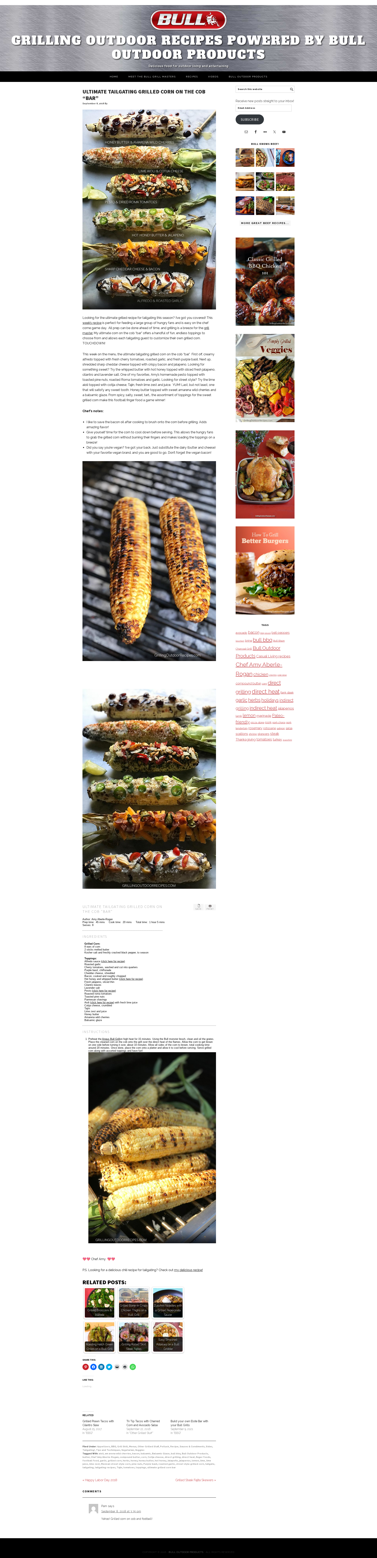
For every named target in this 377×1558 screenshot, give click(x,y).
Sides (209, 1446)
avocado (241, 632)
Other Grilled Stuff (148, 1446)
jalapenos (184, 1460)
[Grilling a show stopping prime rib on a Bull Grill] (285, 190)
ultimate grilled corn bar (161, 1467)
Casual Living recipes (273, 656)
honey (134, 1460)
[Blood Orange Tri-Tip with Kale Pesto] (265, 190)
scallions (242, 734)
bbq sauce (265, 633)
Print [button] (210, 909)
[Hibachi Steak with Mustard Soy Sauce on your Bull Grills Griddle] (265, 166)
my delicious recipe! (188, 1270)
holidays (270, 700)
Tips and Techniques (108, 1450)
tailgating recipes (105, 1467)
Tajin (119, 1467)
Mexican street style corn (115, 1464)
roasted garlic (166, 1464)
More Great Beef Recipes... (265, 223)
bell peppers (281, 633)
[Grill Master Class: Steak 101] (285, 214)
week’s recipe (92, 323)
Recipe (174, 1446)
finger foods (203, 1457)
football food (90, 1460)
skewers (263, 734)
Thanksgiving (246, 739)
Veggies (139, 1450)
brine (248, 640)
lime (202, 1460)
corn (143, 1457)
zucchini (287, 739)
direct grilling (173, 1457)
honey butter (146, 1460)
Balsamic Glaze (161, 1453)
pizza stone (257, 722)
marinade (263, 716)
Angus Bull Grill (111, 1038)
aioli (101, 1453)
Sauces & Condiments (192, 1446)
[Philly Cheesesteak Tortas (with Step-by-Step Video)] (245, 190)
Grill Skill (122, 1446)
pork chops (278, 722)
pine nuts (137, 1464)
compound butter (130, 1457)
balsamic (146, 1453)
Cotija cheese (156, 1457)
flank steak (287, 692)
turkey (277, 739)
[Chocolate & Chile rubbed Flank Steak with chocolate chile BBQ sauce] (265, 214)
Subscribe (250, 119)
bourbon (240, 641)
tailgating (88, 1467)
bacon (135, 1453)
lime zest (94, 1464)
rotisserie (269, 728)
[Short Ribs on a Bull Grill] (245, 214)
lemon (195, 1460)
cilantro (273, 675)
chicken (260, 674)
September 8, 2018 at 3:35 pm (121, 1511)
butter (86, 1457)
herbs (126, 1460)
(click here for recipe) (113, 961)
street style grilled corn (190, 1464)
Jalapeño (172, 1460)
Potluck (164, 1446)
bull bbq (176, 1453)
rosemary (255, 728)
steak (274, 734)
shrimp (253, 734)
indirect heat (263, 708)
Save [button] (198, 909)
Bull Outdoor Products (195, 1453)
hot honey (160, 1460)
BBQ (113, 1446)
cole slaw (282, 675)
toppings (141, 1467)
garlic (103, 1460)
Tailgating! (88, 1450)
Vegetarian (127, 1450)
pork (268, 722)
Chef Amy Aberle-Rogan (105, 1457)
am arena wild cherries (118, 1453)
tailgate (209, 1464)
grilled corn (115, 1460)
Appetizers (103, 1446)
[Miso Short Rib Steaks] (285, 166)
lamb (239, 715)
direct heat (188, 1457)
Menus (132, 1446)
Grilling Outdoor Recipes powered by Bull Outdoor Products (188, 48)
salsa (289, 728)
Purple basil (150, 1464)
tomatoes (129, 1467)
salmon (281, 728)
